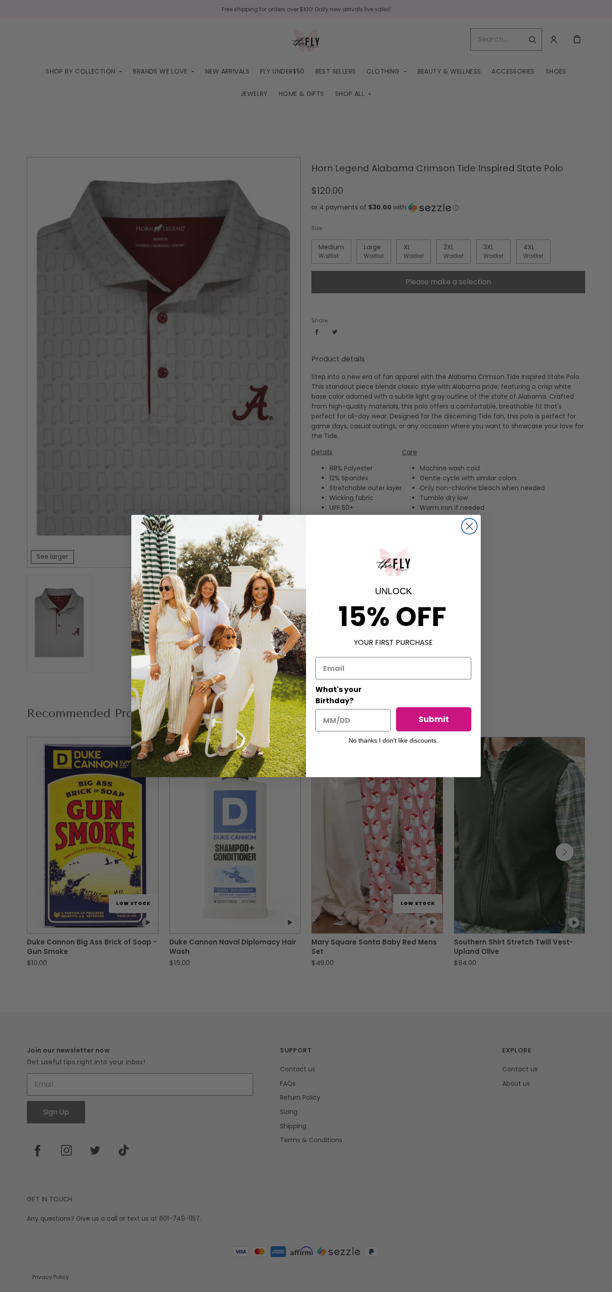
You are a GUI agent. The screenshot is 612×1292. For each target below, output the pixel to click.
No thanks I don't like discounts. (393, 740)
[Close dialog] (469, 526)
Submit (433, 719)
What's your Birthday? (338, 695)
